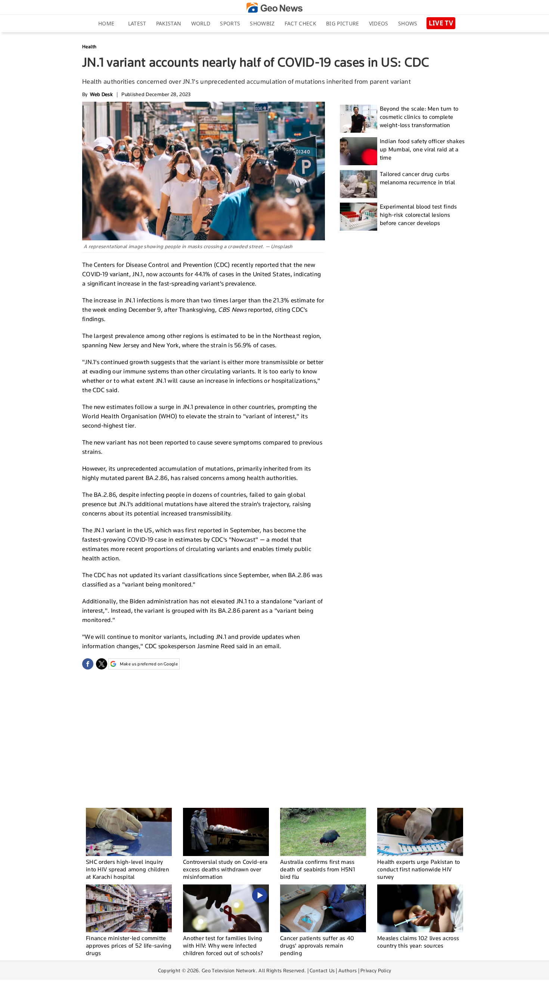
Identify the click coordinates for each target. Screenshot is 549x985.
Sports (230, 23)
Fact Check (300, 23)
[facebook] (87, 664)
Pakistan (168, 23)
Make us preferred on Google (149, 664)
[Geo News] (274, 8)
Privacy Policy (375, 970)
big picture (342, 23)
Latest (137, 23)
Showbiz (262, 23)
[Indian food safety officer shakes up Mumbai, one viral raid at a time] (358, 151)
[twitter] (101, 664)
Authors (347, 970)
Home (106, 23)
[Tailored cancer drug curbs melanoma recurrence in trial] (358, 184)
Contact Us (322, 970)
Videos (378, 23)
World (201, 23)
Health (89, 46)
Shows (408, 23)
